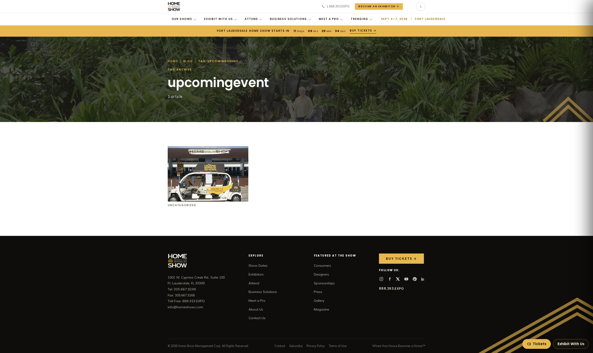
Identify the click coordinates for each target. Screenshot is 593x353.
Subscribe (296, 346)
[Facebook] (389, 279)
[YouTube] (406, 279)
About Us (256, 309)
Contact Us (257, 318)
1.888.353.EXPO (338, 6)
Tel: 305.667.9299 (182, 289)
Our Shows (182, 19)
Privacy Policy (315, 346)
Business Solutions (288, 19)
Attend (251, 19)
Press (318, 292)
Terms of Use (338, 346)
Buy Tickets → (363, 30)
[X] (398, 279)
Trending (359, 19)
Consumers (322, 265)
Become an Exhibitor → (378, 6)
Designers (321, 274)
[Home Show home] (174, 6)
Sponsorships (324, 283)
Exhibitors (256, 274)
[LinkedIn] (423, 279)
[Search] (409, 6)
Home (173, 61)
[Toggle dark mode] (420, 6)
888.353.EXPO (391, 288)
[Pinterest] (414, 279)
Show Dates (258, 265)
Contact (279, 346)
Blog (188, 61)
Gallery (319, 300)
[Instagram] (381, 279)
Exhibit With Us (218, 19)
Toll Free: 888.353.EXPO (186, 301)
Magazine (321, 309)
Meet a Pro (329, 19)
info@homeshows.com (185, 307)
